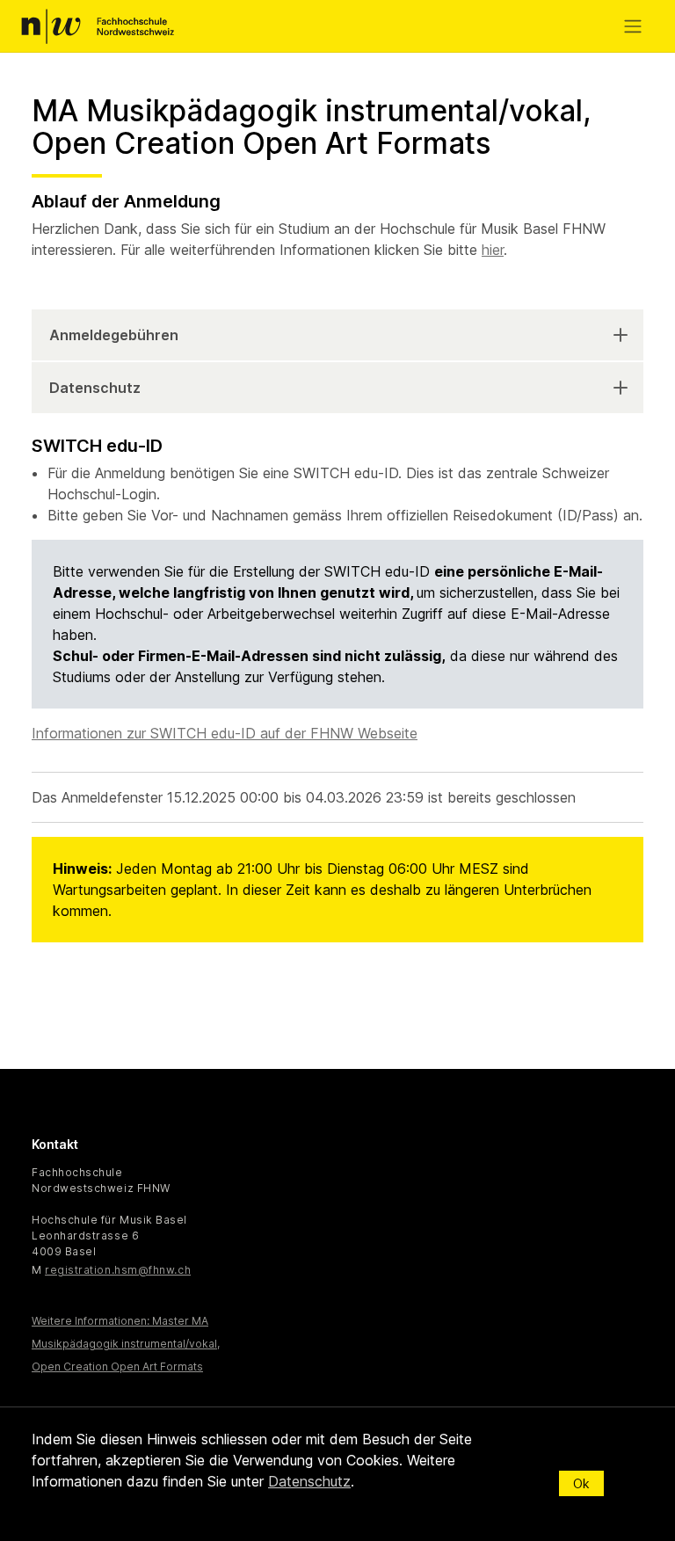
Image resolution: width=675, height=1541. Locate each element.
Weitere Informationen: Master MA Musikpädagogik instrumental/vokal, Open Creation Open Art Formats (126, 1343)
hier (493, 249)
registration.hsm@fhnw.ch (118, 1269)
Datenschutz (95, 387)
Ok (581, 1483)
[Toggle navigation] (636, 26)
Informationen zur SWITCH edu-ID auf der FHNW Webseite (224, 733)
